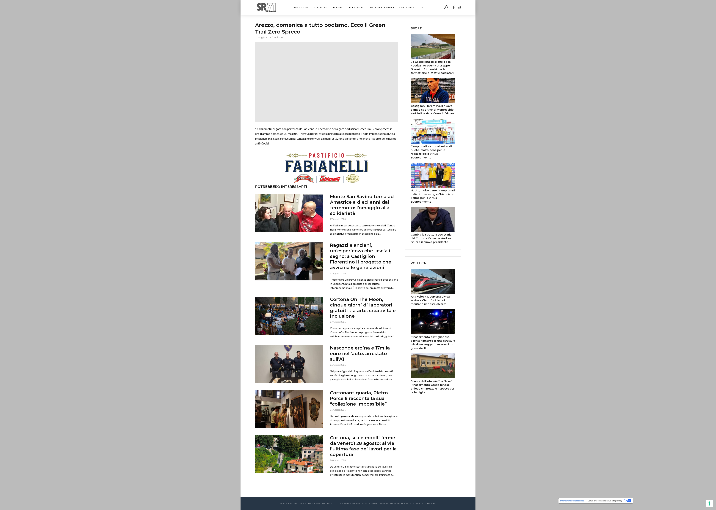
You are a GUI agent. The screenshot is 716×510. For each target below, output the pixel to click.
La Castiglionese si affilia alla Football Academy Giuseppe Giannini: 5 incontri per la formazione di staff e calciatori (432, 67)
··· (422, 7)
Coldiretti (407, 7)
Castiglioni (300, 7)
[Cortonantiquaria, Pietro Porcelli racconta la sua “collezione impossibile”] (289, 409)
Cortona (320, 7)
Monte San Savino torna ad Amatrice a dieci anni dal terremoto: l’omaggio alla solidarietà (362, 205)
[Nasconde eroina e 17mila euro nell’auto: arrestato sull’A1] (289, 364)
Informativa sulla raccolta (572, 501)
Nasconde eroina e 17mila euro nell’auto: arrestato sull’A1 (360, 353)
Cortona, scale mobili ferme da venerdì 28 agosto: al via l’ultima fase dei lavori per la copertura (363, 446)
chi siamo (430, 503)
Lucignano (357, 7)
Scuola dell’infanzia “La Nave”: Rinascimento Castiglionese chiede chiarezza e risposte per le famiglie (432, 386)
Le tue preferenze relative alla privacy (605, 501)
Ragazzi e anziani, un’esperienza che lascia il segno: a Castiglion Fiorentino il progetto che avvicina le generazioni (361, 256)
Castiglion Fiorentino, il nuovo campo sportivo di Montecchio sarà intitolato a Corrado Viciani (433, 109)
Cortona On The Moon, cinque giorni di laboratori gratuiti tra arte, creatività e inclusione (363, 308)
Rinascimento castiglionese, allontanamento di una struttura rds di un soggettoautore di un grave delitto (433, 342)
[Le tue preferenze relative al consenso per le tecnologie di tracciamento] (709, 503)
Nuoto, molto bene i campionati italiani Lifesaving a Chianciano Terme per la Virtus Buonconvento (433, 196)
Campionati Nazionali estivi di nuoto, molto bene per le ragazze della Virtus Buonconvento (431, 152)
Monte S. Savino (382, 7)
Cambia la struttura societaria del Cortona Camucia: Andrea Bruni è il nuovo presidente (431, 238)
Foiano (338, 7)
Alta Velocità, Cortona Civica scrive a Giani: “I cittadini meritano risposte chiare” (430, 300)
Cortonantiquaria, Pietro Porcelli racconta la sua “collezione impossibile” (359, 398)
